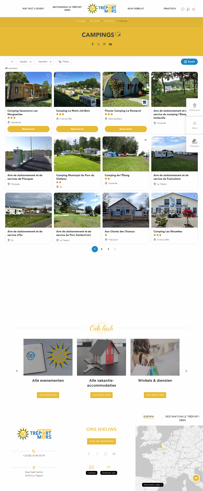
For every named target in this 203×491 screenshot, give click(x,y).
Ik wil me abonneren (101, 441)
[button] (188, 9)
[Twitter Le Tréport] (97, 454)
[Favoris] (183, 9)
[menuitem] (33, 8)
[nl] (194, 9)
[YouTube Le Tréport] (114, 454)
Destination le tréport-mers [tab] (182, 418)
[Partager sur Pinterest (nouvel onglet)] (104, 45)
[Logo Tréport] (33, 434)
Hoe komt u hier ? (153, 485)
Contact (92, 473)
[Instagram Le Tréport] (106, 454)
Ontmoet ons (108, 473)
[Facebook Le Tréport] (89, 454)
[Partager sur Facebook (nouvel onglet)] (92, 45)
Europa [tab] (149, 416)
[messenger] (196, 481)
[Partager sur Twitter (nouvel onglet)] (98, 45)
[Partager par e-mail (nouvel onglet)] (110, 45)
